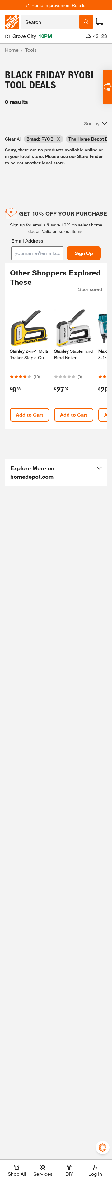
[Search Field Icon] (86, 22)
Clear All (13, 138)
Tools (31, 50)
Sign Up (84, 253)
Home (12, 50)
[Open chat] (107, 87)
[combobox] (50, 21)
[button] (95, 123)
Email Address (27, 241)
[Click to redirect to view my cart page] (99, 21)
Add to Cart (29, 415)
